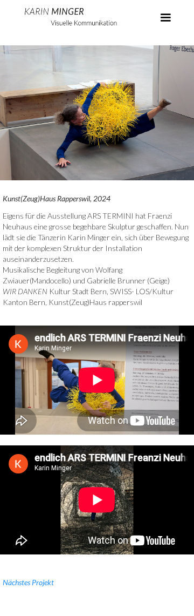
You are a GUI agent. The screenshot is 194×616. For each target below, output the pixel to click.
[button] (165, 18)
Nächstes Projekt (28, 582)
